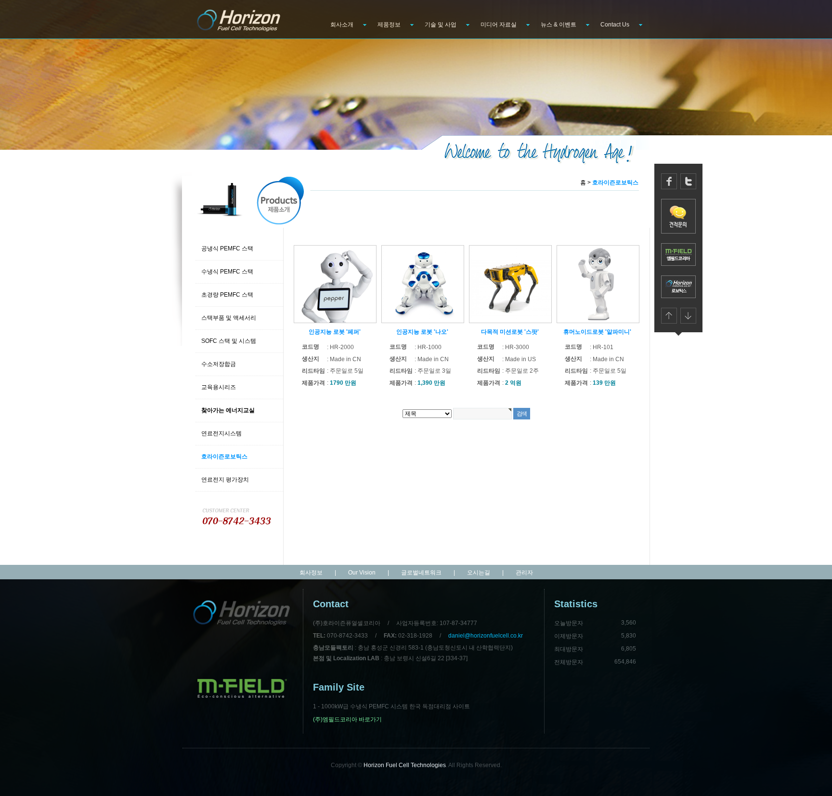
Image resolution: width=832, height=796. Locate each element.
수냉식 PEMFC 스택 (227, 271)
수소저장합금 (218, 364)
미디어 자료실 (499, 24)
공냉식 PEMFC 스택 (227, 248)
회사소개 (341, 24)
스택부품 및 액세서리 (228, 317)
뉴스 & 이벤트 (558, 24)
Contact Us (614, 24)
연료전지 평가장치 (225, 479)
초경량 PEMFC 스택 (227, 294)
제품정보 (389, 24)
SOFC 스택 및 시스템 (228, 341)
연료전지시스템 (221, 433)
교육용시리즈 (218, 387)
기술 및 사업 (440, 24)
